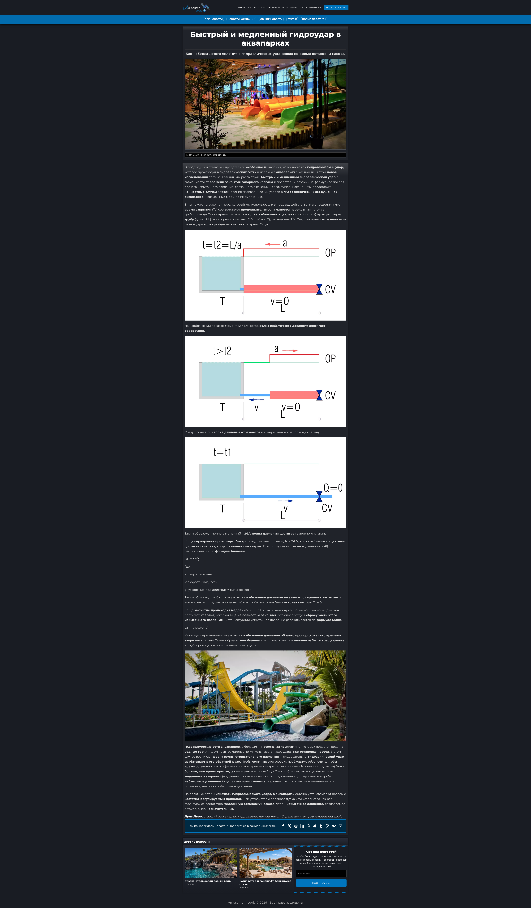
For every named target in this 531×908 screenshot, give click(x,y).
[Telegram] (314, 826)
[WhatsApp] (308, 826)
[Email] (340, 826)
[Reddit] (296, 826)
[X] (289, 826)
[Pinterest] (327, 826)
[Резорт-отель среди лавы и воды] (211, 849)
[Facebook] (283, 826)
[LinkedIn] (302, 826)
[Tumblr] (321, 826)
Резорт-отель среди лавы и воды (208, 881)
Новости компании (214, 154)
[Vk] (333, 826)
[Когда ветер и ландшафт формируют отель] (266, 849)
